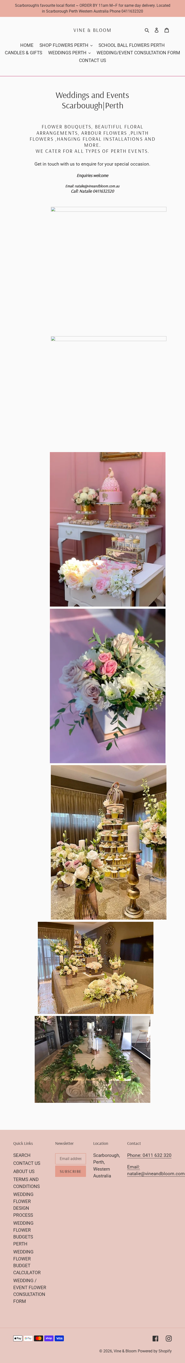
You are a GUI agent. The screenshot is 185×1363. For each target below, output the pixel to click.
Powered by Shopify (155, 1351)
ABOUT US (23, 1171)
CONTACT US (26, 1163)
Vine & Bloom (92, 30)
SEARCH (22, 1155)
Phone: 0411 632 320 (149, 1155)
